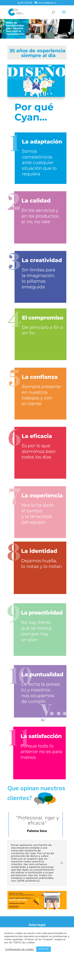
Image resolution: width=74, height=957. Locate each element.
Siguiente (69, 27)
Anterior (4, 27)
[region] (37, 29)
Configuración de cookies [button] (19, 949)
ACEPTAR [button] (43, 949)
